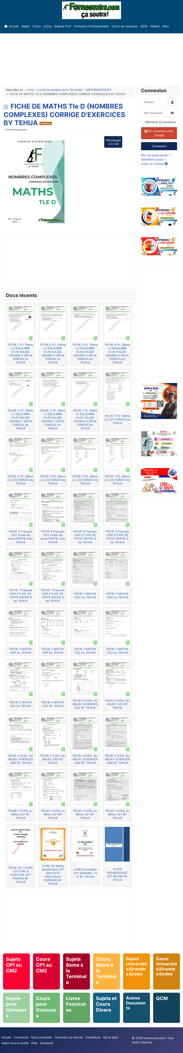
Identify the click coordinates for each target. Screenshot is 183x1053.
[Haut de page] (176, 1046)
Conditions (93, 1037)
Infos (165, 26)
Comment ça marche (69, 1037)
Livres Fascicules (76, 1004)
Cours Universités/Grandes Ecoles (166, 966)
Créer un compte (153, 164)
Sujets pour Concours (16, 1007)
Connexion (159, 146)
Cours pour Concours (46, 1007)
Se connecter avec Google (160, 133)
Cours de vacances (125, 26)
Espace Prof (63, 26)
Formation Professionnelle (91, 26)
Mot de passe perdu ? (155, 155)
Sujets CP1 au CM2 (14, 965)
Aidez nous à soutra (14, 1043)
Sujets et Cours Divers (106, 1004)
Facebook (46, 1043)
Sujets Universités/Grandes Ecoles (136, 966)
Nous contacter (41, 1037)
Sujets (26, 26)
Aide (34, 1043)
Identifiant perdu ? (153, 159)
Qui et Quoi (110, 1037)
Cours (37, 26)
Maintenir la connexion (160, 122)
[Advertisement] (91, 58)
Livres (48, 26)
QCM (143, 26)
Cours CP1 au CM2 (44, 965)
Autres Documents (136, 1003)
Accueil (14, 26)
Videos (154, 26)
